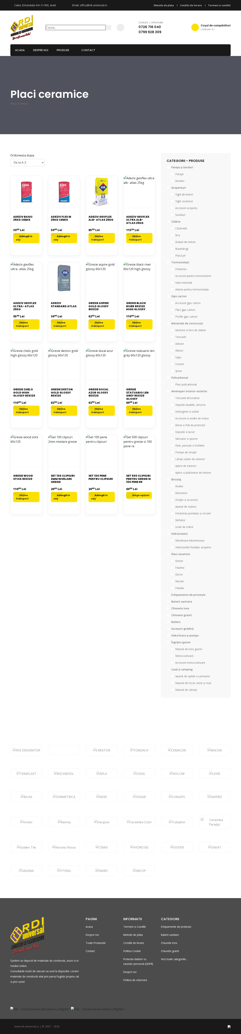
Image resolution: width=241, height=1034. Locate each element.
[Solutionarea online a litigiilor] (97, 1009)
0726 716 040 (150, 27)
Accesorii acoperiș (186, 208)
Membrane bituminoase (189, 540)
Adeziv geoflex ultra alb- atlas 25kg (137, 220)
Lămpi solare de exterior (190, 459)
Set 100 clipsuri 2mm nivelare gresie (63, 479)
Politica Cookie (132, 951)
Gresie (179, 561)
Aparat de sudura (185, 506)
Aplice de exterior (185, 466)
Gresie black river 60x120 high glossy (136, 306)
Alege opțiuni (140, 495)
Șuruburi (180, 215)
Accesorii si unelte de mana (192, 418)
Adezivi (179, 343)
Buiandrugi (181, 248)
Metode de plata (164, 5)
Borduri (179, 181)
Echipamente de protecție (176, 926)
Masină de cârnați (186, 690)
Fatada (179, 588)
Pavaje (179, 174)
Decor (179, 574)
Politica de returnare (135, 980)
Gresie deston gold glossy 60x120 (62, 393)
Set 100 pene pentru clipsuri (100, 477)
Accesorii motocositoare (190, 662)
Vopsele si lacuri (185, 432)
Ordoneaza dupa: (22, 155)
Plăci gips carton (185, 310)
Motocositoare (184, 656)
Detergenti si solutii (187, 411)
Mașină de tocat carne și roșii (193, 683)
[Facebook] (120, 27)
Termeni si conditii (219, 5)
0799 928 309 (150, 32)
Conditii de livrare (191, 5)
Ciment (179, 364)
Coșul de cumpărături (216, 27)
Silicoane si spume (186, 438)
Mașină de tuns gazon (188, 649)
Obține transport (97, 238)
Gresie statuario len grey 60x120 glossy (137, 394)
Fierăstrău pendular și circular (193, 513)
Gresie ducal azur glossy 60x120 (98, 393)
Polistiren (181, 269)
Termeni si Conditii (134, 926)
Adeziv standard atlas (63, 304)
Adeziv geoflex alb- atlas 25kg (100, 218)
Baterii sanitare (170, 935)
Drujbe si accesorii (186, 500)
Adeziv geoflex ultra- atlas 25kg (24, 306)
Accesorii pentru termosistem (193, 276)
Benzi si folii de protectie (190, 425)
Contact (88, 50)
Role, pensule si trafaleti (189, 445)
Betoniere (181, 493)
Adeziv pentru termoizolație (192, 289)
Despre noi (40, 50)
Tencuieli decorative (187, 398)
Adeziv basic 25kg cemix (23, 218)
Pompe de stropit (186, 452)
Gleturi (179, 350)
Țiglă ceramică (184, 201)
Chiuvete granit (170, 951)
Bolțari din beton (185, 242)
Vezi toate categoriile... (174, 959)
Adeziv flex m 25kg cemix (61, 218)
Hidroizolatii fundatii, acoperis (193, 547)
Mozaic (179, 581)
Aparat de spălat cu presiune (192, 676)
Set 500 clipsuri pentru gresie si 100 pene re (138, 479)
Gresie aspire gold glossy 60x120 (98, 306)
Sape (178, 357)
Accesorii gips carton (188, 303)
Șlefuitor (180, 520)
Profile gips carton (186, 316)
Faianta (179, 567)
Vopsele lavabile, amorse (190, 405)
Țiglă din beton (184, 194)
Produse (63, 50)
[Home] (21, 27)
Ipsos (178, 371)
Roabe (179, 486)
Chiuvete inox (169, 943)
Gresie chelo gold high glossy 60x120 (24, 393)
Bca (177, 235)
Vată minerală (183, 282)
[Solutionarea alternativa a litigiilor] (39, 1009)
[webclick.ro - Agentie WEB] (229, 1026)
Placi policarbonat (186, 384)
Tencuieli (180, 337)
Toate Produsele (96, 943)
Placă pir (180, 255)
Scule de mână (184, 527)
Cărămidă (181, 228)
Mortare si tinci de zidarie (190, 330)
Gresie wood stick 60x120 (23, 477)
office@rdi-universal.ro (93, 5)
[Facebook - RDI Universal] (12, 993)
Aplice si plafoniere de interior (193, 472)
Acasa (20, 50)
